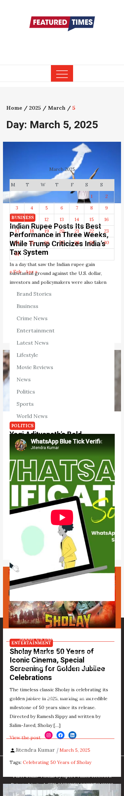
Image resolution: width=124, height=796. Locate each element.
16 (106, 219)
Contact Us (87, 638)
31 (17, 254)
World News (32, 416)
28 (76, 243)
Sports (25, 403)
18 (31, 231)
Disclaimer (57, 638)
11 (32, 219)
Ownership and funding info (60, 696)
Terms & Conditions (49, 711)
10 (17, 219)
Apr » (31, 272)
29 (91, 243)
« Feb (15, 272)
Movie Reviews (35, 367)
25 (31, 243)
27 (62, 243)
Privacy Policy (37, 653)
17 (17, 231)
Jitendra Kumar (35, 749)
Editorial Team (48, 682)
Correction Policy (78, 653)
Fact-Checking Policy (76, 667)
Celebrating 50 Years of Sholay (57, 762)
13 (62, 219)
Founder (80, 682)
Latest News (33, 342)
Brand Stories (34, 293)
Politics (26, 391)
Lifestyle (27, 355)
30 (106, 243)
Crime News (32, 318)
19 (46, 231)
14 (76, 219)
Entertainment (36, 330)
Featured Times (62, 44)
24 (17, 243)
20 (61, 231)
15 (91, 219)
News (24, 379)
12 (46, 219)
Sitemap (86, 711)
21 (77, 231)
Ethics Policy (33, 667)
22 (91, 231)
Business (27, 306)
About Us (31, 638)
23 (106, 231)
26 (46, 243)
